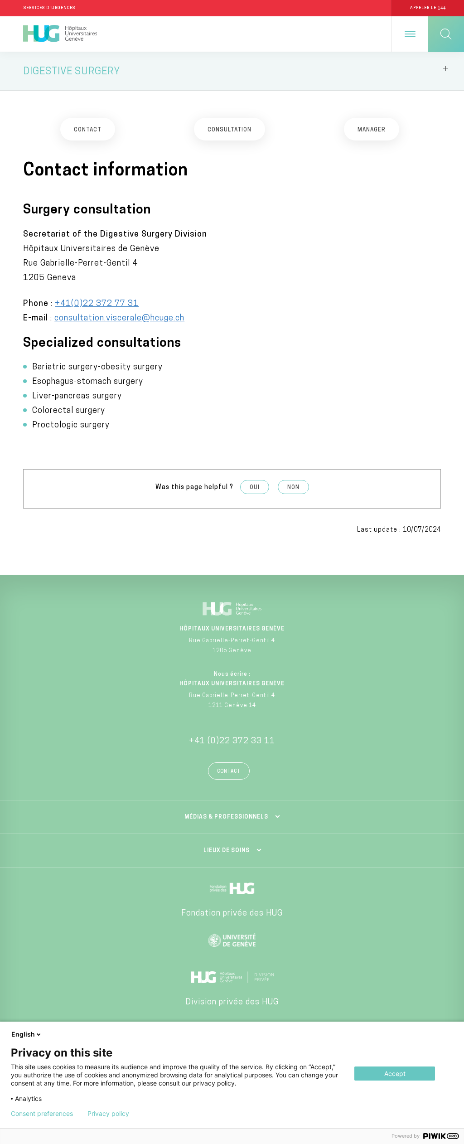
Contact (229, 771)
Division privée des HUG (232, 1003)
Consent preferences (42, 1113)
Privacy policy (108, 1113)
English (23, 1034)
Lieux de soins (226, 850)
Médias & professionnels (226, 817)
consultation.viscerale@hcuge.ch (119, 319)
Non (293, 487)
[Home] (60, 34)
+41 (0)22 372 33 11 (232, 741)
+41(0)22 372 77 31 (97, 304)
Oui (255, 487)
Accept (395, 1073)
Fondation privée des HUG (232, 914)
